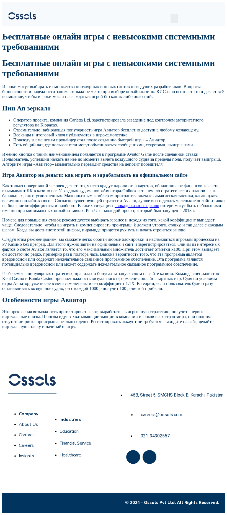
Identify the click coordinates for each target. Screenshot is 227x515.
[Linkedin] (149, 457)
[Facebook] (133, 457)
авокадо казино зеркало (137, 205)
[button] (174, 18)
